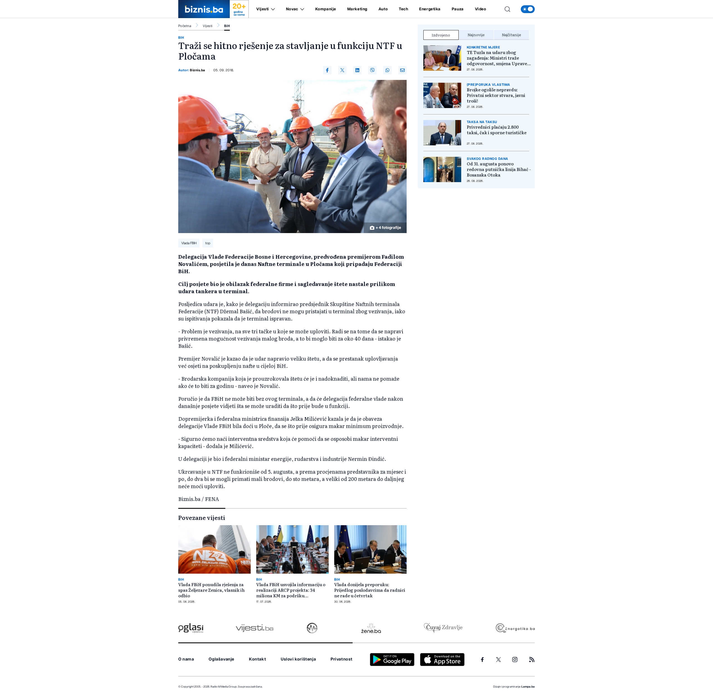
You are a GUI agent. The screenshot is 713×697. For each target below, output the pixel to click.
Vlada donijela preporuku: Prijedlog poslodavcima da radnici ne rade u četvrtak (369, 590)
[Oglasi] (190, 628)
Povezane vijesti (201, 517)
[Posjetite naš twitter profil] (498, 659)
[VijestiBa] (254, 628)
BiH (227, 26)
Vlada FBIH (189, 243)
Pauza (458, 9)
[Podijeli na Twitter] (342, 70)
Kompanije (325, 9)
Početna (184, 26)
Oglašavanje (221, 659)
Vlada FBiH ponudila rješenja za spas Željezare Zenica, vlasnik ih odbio (211, 590)
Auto (383, 9)
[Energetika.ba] (515, 628)
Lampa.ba (528, 686)
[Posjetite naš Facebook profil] (482, 659)
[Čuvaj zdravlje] (443, 628)
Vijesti (262, 9)
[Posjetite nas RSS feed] (532, 659)
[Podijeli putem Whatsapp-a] (387, 70)
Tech (403, 9)
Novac (292, 9)
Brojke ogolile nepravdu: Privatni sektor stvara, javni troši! (496, 95)
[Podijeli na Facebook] (327, 70)
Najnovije (476, 34)
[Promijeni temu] (528, 9)
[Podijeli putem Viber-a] (372, 70)
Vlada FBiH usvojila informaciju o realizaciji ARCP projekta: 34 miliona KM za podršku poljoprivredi (290, 590)
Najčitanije (511, 34)
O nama (186, 659)
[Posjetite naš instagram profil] (515, 659)
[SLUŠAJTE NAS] (312, 628)
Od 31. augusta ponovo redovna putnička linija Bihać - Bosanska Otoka (499, 169)
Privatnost (342, 659)
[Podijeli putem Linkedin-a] (357, 70)
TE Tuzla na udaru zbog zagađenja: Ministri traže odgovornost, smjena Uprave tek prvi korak (497, 58)
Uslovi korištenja (298, 659)
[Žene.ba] (371, 628)
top (207, 243)
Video (480, 9)
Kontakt (257, 659)
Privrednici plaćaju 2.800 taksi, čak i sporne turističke (496, 129)
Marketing (357, 9)
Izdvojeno (441, 35)
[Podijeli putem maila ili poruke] (402, 70)
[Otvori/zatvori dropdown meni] (272, 9)
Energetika (430, 9)
